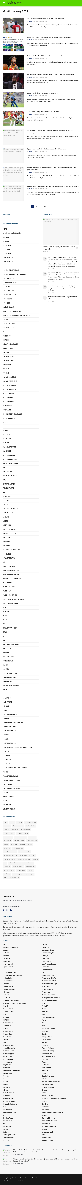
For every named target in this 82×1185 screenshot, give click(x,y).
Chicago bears (8, 356)
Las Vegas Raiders (10, 529)
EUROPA (5, 422)
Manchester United (11, 574)
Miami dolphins (9, 587)
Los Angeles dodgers (11, 550)
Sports (6, 751)
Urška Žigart (29, 874)
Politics (6, 690)
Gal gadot (7, 451)
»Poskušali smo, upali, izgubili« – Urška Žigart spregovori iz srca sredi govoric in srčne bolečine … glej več (63, 288)
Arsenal (6, 237)
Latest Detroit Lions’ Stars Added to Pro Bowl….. (42, 93)
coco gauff (7, 365)
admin (30, 21)
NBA (4, 624)
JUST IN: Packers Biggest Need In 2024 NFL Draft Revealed (45, 18)
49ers (5, 229)
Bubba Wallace (9, 291)
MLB (4, 607)
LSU (4, 562)
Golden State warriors (12, 463)
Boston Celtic (8, 278)
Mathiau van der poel (11, 855)
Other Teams (8, 661)
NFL (4, 636)
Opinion (6, 652)
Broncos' (7, 829)
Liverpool (7, 541)
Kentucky (6, 504)
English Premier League (12, 414)
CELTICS (6, 340)
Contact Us (18, 1178)
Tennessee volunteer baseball (15, 768)
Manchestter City (24, 852)
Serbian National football (13, 722)
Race (4, 694)
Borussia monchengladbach (14, 274)
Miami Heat (7, 591)
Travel (5, 792)
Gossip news (8, 471)
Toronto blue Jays (10, 776)
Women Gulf (7, 805)
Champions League (10, 344)
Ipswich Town (8, 488)
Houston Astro (9, 484)
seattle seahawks (10, 714)
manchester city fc (11, 570)
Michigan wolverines (11, 603)
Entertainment (9, 418)
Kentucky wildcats (10, 509)
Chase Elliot (8, 348)
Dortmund (7, 410)
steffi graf (7, 874)
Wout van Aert (14, 877)
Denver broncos (9, 833)
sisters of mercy (9, 731)
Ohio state (7, 648)
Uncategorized (9, 797)
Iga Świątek (7, 840)
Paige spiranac (28, 863)
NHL (4, 640)
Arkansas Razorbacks (12, 233)
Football (6, 435)
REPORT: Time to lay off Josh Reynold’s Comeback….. (44, 112)
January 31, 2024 (39, 21)
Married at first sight (12, 579)
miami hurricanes (10, 595)
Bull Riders (7, 299)
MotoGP (6, 611)
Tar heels (6, 764)
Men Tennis (7, 583)
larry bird (14, 844)
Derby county (8, 393)
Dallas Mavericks (10, 381)
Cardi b (5, 319)
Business (6, 303)
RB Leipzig (7, 698)
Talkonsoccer (14, 3)
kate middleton (19, 840)
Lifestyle (6, 537)
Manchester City (10, 566)
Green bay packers (10, 476)
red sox (6, 706)
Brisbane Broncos (10, 282)
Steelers (6, 755)
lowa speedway (9, 558)
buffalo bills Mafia (10, 295)
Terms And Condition (31, 1178)
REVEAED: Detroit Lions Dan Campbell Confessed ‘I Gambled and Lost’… (50, 130)
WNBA (5, 801)
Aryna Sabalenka (30, 822)
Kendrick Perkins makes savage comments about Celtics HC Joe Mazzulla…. (51, 74)
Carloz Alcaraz (9, 323)
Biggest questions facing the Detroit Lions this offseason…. (46, 149)
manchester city (18, 848)
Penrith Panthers (10, 673)
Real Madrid (7, 702)
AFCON (12, 822)
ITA (4, 492)
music (5, 616)
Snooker (6, 735)
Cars (5, 332)
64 (45, 206)
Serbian (6, 718)
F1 (3, 426)
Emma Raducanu (20, 837)
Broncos (6, 286)
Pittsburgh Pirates (11, 685)
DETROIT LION (8, 398)
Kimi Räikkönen (9, 513)
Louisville (7, 554)
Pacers (5, 665)
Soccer (6, 739)
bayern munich (9, 258)
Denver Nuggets (9, 389)
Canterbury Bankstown (12, 311)
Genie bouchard (9, 455)
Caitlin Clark (8, 307)
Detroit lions (8, 402)
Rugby (5, 710)
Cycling (6, 373)
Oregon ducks (8, 657)
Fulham (6, 443)
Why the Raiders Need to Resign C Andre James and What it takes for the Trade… (52, 186)
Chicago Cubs (8, 360)
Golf (4, 467)
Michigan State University (13, 599)
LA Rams (6, 517)
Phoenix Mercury (10, 677)
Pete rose (7, 866)
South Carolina (9, 743)
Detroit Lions (8, 837)
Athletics (7, 245)
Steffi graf (7, 760)
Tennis (5, 772)
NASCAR (6, 620)
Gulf (4, 480)
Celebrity (6, 336)
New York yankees (10, 628)
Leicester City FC (9, 533)
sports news (21, 870)
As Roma (6, 241)
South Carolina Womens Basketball (17, 747)
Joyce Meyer (7, 496)
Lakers (5, 521)
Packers (6, 669)
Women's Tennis (9, 809)
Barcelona (7, 249)
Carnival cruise (9, 328)
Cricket (6, 369)
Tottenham (7, 784)
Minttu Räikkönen (24, 859)
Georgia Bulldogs (10, 459)
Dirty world (7, 406)
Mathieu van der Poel (27, 855)
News (5, 632)
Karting (6, 500)
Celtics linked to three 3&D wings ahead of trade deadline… (46, 56)
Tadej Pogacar (18, 874)
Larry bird (7, 525)
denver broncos (9, 385)
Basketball (7, 254)
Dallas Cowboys (9, 377)
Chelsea (6, 352)
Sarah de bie (30, 866)
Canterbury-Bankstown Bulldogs (17, 315)
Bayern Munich (9, 262)
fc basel (6, 430)
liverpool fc (8, 546)
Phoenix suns (8, 681)
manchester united (10, 852)
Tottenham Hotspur (11, 788)
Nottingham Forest (11, 644)
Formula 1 (7, 439)
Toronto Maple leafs (11, 780)
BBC (4, 266)
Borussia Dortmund (11, 270)
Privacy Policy (7, 1178)
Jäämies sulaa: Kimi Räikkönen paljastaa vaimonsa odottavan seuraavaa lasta (63, 298)
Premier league (18, 866)
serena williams (9, 727)
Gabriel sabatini (9, 447)
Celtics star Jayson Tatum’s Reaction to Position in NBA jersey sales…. (49, 37)
